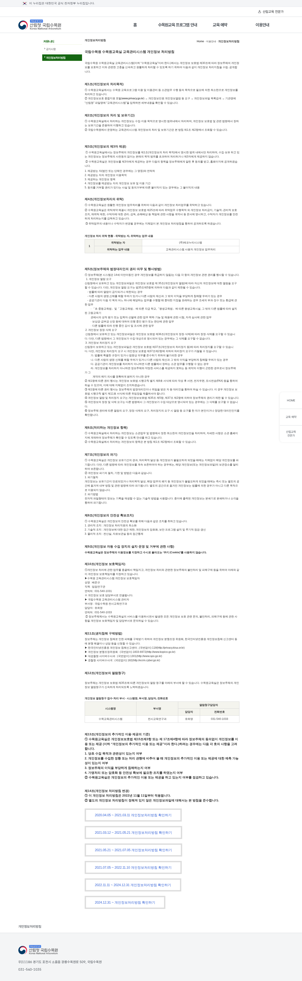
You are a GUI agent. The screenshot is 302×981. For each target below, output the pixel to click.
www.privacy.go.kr (132, 98)
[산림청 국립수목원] (38, 950)
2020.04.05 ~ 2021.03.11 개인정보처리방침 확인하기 (133, 815)
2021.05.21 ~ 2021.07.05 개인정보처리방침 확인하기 (133, 850)
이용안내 (262, 24)
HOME (291, 400)
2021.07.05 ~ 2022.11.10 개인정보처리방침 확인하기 (133, 867)
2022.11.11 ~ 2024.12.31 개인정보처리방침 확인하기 (133, 885)
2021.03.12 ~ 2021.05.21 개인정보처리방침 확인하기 (133, 832)
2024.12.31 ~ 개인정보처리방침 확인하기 (125, 902)
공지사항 (51, 49)
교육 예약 (220, 24)
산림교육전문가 (291, 433)
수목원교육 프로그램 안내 (177, 24)
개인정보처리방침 (55, 57)
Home (200, 41)
